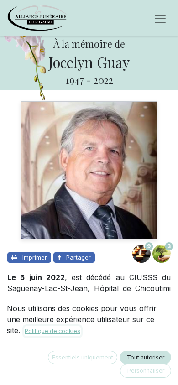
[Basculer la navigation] (160, 18)
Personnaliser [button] (145, 370)
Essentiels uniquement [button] (82, 357)
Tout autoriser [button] (145, 357)
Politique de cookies (52, 331)
